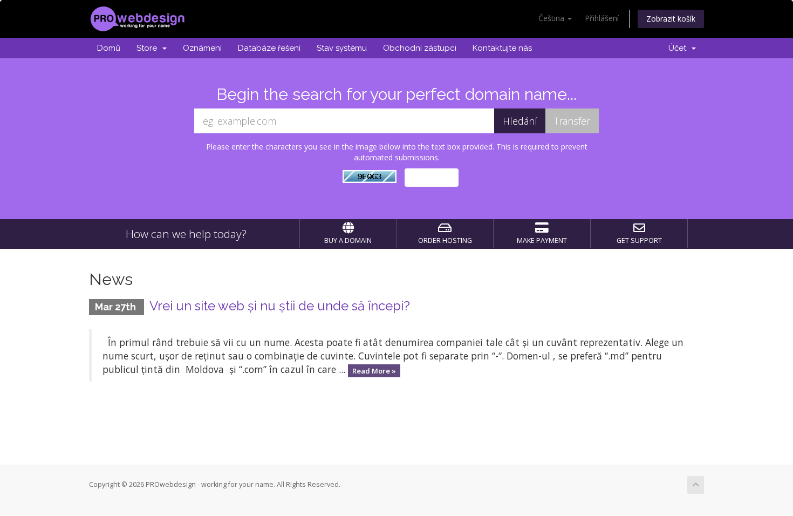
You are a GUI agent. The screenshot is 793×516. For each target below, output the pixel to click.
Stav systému (342, 48)
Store (148, 48)
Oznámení (202, 48)
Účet (679, 48)
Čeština (552, 18)
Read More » (374, 370)
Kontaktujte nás (502, 48)
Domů (108, 48)
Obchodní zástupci (419, 48)
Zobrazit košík (670, 18)
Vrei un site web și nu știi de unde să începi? (279, 306)
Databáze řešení (269, 48)
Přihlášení (602, 18)
